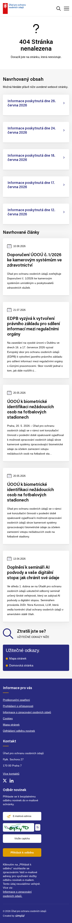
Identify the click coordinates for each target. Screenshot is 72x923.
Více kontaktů (11, 773)
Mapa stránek (17, 658)
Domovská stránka (21, 665)
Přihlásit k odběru (22, 852)
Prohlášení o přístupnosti (18, 706)
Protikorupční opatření (16, 699)
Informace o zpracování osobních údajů (27, 712)
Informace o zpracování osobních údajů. (17, 894)
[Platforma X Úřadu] (5, 780)
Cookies (8, 718)
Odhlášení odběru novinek (19, 730)
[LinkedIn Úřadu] (11, 781)
